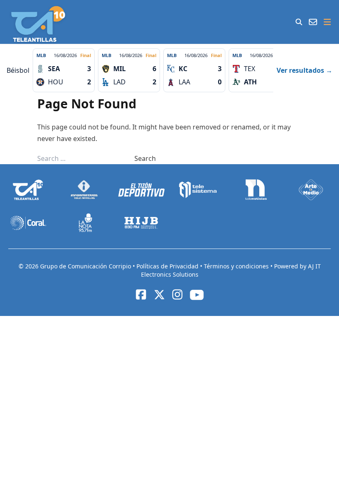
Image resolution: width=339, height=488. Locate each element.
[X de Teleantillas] (159, 294)
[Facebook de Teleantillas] (141, 294)
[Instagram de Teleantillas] (177, 294)
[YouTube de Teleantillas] (196, 294)
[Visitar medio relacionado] (28, 189)
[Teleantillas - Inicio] (38, 24)
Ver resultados (304, 70)
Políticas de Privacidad (168, 266)
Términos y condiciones (237, 266)
